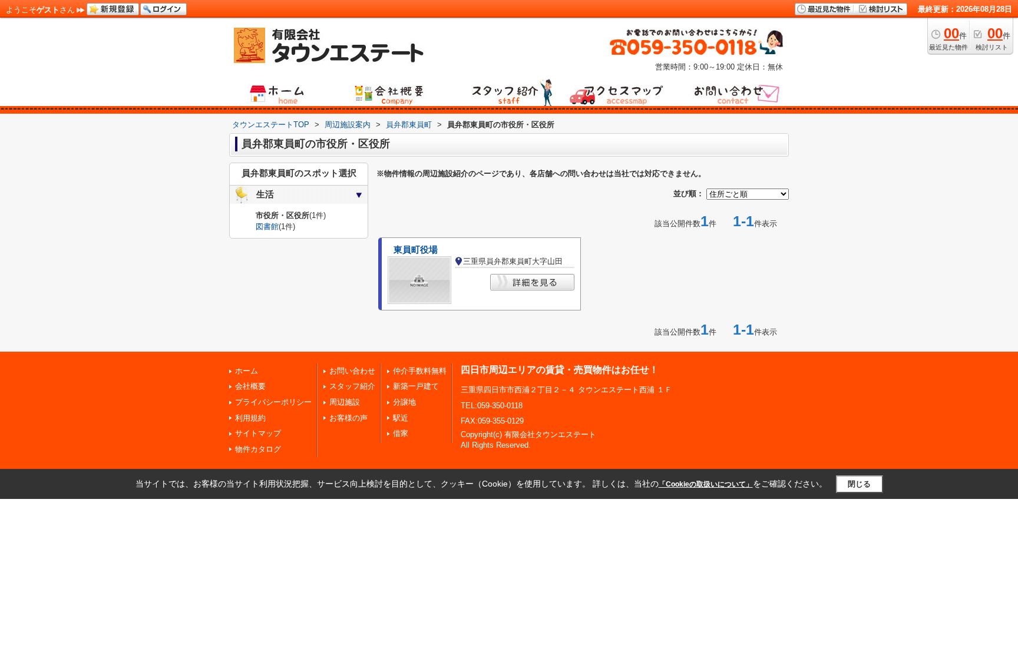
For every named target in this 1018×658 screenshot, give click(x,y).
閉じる (859, 484)
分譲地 (404, 402)
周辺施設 (344, 402)
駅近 (400, 418)
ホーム (246, 370)
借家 (400, 433)
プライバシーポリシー (273, 402)
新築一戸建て (416, 386)
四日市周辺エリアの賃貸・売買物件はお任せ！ (560, 370)
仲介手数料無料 (420, 370)
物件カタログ (258, 449)
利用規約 (250, 418)
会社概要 (250, 386)
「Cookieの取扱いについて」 (706, 484)
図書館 (267, 226)
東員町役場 (416, 249)
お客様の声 (348, 418)
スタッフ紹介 (352, 386)
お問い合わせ (352, 370)
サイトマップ (258, 433)
